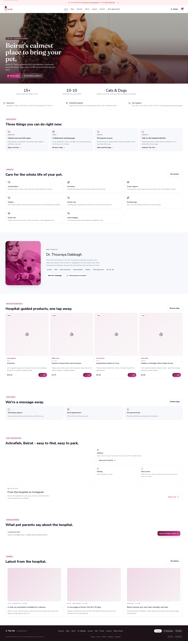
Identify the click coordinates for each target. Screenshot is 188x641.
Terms (98, 637)
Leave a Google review (167, 533)
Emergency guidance (33, 76)
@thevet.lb (172, 497)
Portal (102, 631)
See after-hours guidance (90, 2)
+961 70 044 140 (109, 2)
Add (44, 375)
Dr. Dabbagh (82, 631)
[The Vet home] (9, 9)
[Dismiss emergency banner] (118, 2)
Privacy (93, 637)
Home (66, 9)
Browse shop (174, 308)
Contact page (175, 402)
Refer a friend (118, 631)
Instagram (117, 637)
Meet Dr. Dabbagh (55, 276)
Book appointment (114, 9)
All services (174, 174)
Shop (72, 9)
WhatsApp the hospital (77, 276)
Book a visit (14, 76)
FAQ (96, 631)
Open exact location (106, 460)
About (87, 9)
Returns (104, 637)
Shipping (110, 637)
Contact (102, 9)
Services (79, 9)
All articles (174, 561)
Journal (94, 9)
